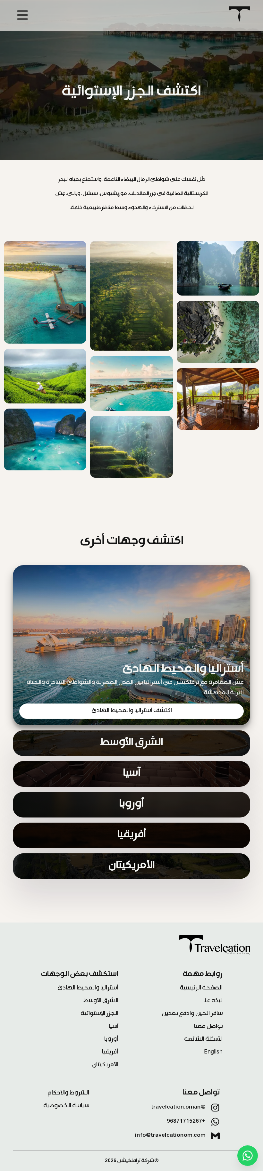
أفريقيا (110, 1052)
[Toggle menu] (19, 16)
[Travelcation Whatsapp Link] (247, 1155)
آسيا (113, 1027)
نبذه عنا (213, 1001)
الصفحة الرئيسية (201, 988)
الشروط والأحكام (68, 1093)
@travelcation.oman (178, 1107)
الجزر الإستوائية (99, 1014)
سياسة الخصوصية (66, 1106)
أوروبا (111, 1040)
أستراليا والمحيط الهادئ (87, 988)
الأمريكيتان (105, 1065)
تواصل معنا (208, 1027)
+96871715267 (186, 1122)
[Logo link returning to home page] (239, 15)
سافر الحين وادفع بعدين (192, 1014)
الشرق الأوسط (100, 1001)
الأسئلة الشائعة (203, 1040)
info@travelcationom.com (170, 1136)
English (213, 1052)
